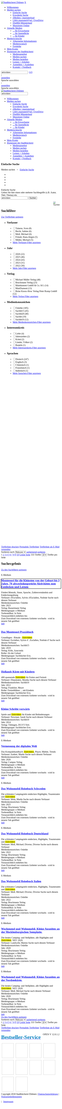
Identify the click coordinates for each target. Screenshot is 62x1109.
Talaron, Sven (22, 228)
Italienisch (20, 370)
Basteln (19, 345)
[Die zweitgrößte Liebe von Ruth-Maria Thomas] (8, 1090)
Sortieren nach (7, 552)
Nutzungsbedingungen (11, 1096)
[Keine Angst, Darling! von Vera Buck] (8, 1074)
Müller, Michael (23, 240)
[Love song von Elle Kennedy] (49, 1057)
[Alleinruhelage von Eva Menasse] (8, 1057)
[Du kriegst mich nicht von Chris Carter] (35, 1074)
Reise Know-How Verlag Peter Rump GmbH (36, 291)
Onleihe (19, 308)
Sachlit (19, 316)
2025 (18, 257)
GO (30, 72)
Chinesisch (21, 365)
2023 (18, 262)
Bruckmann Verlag (24, 282)
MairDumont (21, 288)
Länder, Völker (22, 342)
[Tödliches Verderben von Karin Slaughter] (22, 1090)
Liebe (18, 333)
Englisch (20, 362)
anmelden (5, 77)
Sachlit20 (20, 314)
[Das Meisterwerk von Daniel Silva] (22, 1074)
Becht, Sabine (22, 231)
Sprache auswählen (10, 80)
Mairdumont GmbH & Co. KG (30, 285)
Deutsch (19, 359)
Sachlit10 (20, 319)
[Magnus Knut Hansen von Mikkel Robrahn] (35, 1057)
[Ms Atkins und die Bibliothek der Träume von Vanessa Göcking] (22, 1057)
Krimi (18, 339)
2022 (18, 265)
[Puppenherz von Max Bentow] (49, 1074)
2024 (18, 260)
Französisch (21, 368)
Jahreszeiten (21, 336)
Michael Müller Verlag (26, 279)
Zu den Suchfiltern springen (14, 570)
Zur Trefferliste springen (12, 217)
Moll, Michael (22, 234)
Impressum (8, 1101)
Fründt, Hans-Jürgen (25, 237)
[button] (57, 203)
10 (18, 554)
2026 (18, 254)
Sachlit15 (20, 311)
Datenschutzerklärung (48, 1094)
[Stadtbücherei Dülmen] (12, 2)
